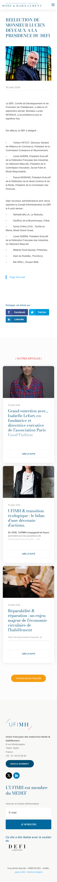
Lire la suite (28, 453)
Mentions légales (34, 872)
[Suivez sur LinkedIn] (16, 775)
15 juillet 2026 (14, 405)
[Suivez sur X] (9, 775)
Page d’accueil (17, 277)
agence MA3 (20, 872)
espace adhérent (19, 763)
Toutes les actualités (28, 678)
